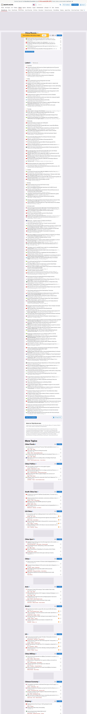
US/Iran (28, 516)
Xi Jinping (36, 523)
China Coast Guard (75, 10)
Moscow (29, 650)
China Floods (14, 10)
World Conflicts (42, 602)
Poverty (42, 713)
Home (2, 7)
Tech (53, 7)
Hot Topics (7, 7)
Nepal (34, 449)
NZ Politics (39, 507)
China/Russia (4, 10)
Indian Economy (39, 697)
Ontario (36, 618)
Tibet (31, 449)
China (9, 10)
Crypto (34, 7)
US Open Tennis (30, 551)
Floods (28, 460)
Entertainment (40, 7)
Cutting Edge (33, 686)
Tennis (35, 551)
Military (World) (35, 602)
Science (57, 7)
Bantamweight (45, 544)
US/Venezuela (30, 639)
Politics (15, 7)
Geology (31, 706)
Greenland (29, 622)
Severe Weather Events (35, 460)
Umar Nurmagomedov (31, 544)
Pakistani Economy (36, 713)
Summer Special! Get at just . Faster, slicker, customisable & (42, 1)
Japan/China (67, 10)
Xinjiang (62, 10)
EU (36, 622)
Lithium (28, 686)
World (19, 7)
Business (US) (41, 690)
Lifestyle (46, 7)
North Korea (29, 602)
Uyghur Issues (34, 468)
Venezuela (36, 639)
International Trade (34, 690)
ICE (28, 646)
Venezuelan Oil (41, 639)
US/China (35, 10)
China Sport (40, 10)
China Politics (21, 10)
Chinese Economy (48, 10)
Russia (36, 650)
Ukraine (32, 650)
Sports (24, 7)
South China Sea (28, 10)
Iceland (33, 622)
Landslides (29, 479)
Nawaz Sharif (29, 713)
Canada (28, 618)
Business (29, 7)
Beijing (34, 456)
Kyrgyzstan (37, 567)
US (12, 7)
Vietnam (29, 500)
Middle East (29, 507)
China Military (56, 10)
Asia (34, 697)
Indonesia (34, 507)
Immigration (31, 646)
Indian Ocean (29, 697)
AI (50, 7)
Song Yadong (38, 544)
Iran (31, 516)
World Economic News (42, 472)
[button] (35, 63)
